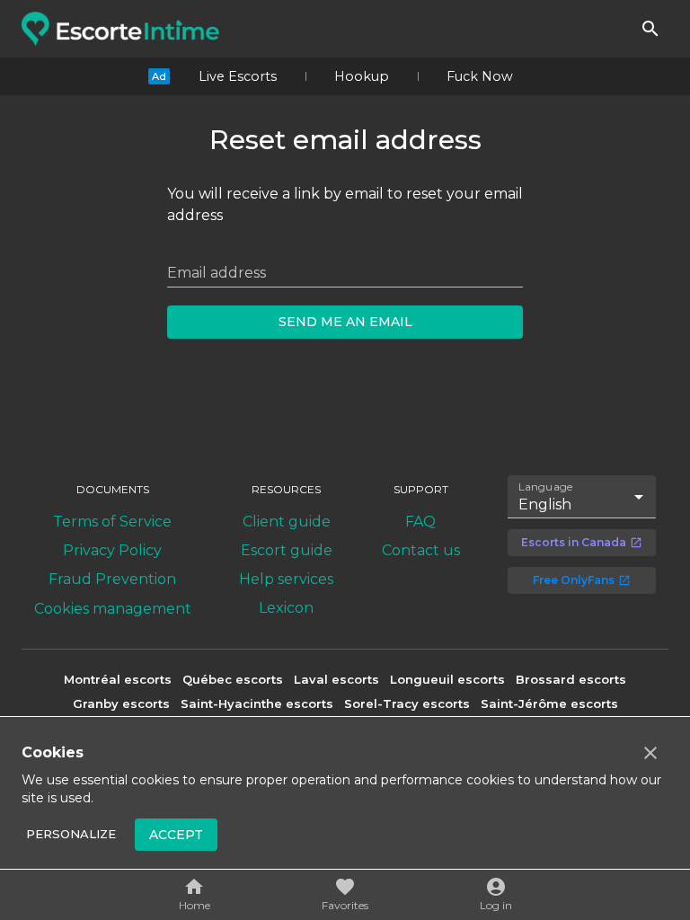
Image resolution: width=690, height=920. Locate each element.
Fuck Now (480, 76)
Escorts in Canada (573, 542)
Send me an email (345, 322)
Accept (176, 835)
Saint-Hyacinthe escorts (257, 703)
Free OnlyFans (574, 580)
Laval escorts (336, 679)
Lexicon (286, 607)
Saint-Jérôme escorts (549, 703)
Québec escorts (232, 679)
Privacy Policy (112, 550)
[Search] (650, 29)
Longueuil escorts (447, 679)
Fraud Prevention (112, 579)
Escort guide (286, 550)
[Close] (650, 753)
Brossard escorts (571, 679)
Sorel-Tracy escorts (407, 703)
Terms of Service (112, 521)
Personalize (71, 834)
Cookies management (112, 608)
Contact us (421, 550)
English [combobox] (544, 504)
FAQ (420, 521)
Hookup (361, 76)
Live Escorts (238, 76)
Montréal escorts (118, 679)
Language (546, 486)
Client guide (287, 521)
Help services (286, 579)
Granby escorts (121, 703)
